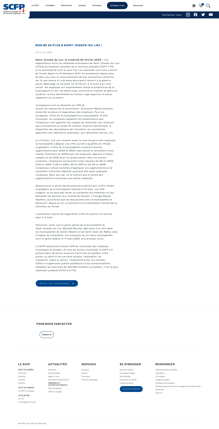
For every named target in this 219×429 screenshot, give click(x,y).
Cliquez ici (47, 334)
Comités (21, 380)
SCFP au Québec (55, 389)
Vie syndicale (125, 377)
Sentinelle (160, 390)
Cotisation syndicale (128, 380)
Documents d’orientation (58, 380)
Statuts (21, 383)
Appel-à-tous (53, 377)
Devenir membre (126, 370)
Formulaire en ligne (127, 373)
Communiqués (54, 373)
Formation (85, 377)
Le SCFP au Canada (26, 391)
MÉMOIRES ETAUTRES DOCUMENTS (58, 384)
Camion (84, 373)
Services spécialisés (89, 380)
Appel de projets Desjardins (166, 370)
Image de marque (163, 380)
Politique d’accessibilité (165, 383)
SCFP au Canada (55, 392)
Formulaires (160, 377)
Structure (22, 373)
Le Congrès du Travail (26, 402)
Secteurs (22, 377)
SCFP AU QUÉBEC (26, 370)
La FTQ (21, 399)
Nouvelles (52, 370)
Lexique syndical (126, 383)
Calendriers (160, 373)
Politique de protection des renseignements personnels (178, 386)
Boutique (85, 370)
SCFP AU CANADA (26, 388)
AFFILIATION (23, 396)
